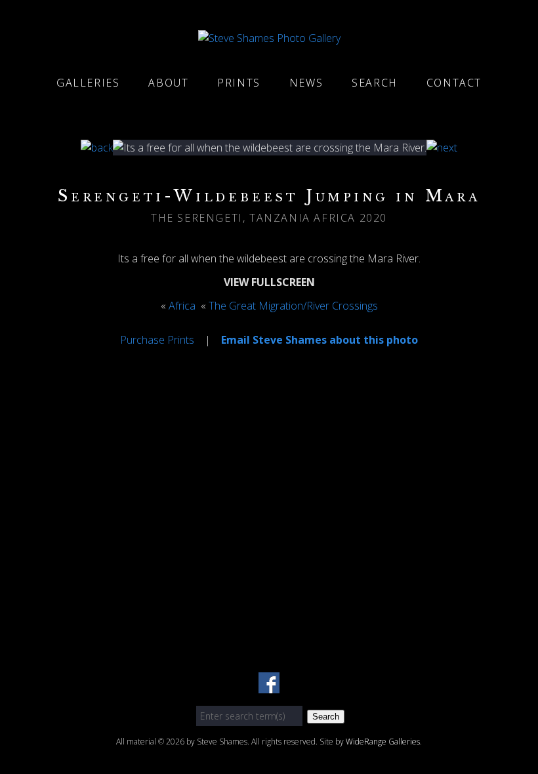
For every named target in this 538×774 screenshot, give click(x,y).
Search (375, 82)
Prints (238, 82)
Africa (182, 305)
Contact (454, 82)
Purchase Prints (157, 340)
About (168, 82)
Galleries (87, 82)
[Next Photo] (441, 147)
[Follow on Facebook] (269, 685)
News (306, 82)
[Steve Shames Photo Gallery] (269, 38)
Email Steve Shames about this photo (319, 340)
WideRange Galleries (383, 741)
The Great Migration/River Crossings (293, 305)
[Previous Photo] (97, 147)
